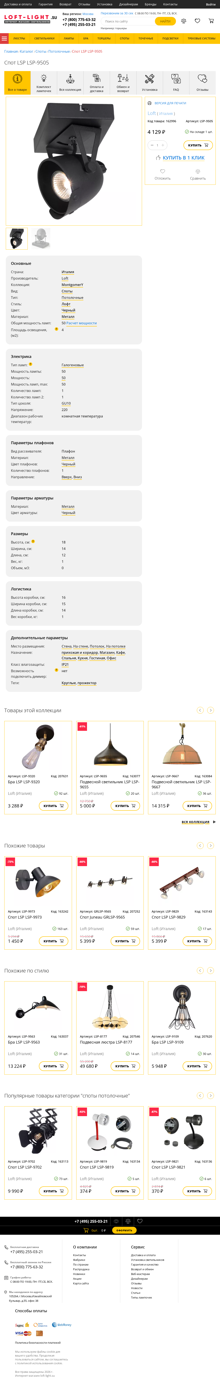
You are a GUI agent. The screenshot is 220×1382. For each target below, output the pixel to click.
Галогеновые (73, 365)
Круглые (69, 683)
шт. (95, 1230)
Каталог (4, 38)
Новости (136, 1288)
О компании (85, 1246)
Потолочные (59, 51)
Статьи (135, 1293)
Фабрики (79, 1260)
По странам (81, 1264)
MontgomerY (72, 284)
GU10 (66, 403)
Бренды (150, 4)
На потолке (115, 646)
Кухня (83, 658)
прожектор (87, 683)
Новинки (79, 1274)
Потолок (97, 646)
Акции (77, 1279)
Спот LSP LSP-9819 (97, 1167)
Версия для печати (170, 103)
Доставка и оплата (18, 4)
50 (64, 377)
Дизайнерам (128, 4)
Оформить (124, 1230)
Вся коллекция (195, 822)
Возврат (66, 4)
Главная (11, 51)
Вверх (67, 477)
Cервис (138, 1246)
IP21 (65, 664)
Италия (68, 272)
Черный (68, 310)
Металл (68, 316)
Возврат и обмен (142, 1269)
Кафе (120, 652)
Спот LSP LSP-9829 (168, 917)
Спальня (69, 658)
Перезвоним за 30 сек (117, 13)
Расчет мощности (81, 323)
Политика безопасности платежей (38, 1343)
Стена (67, 646)
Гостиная (97, 658)
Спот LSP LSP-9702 (25, 1167)
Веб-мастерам (140, 1274)
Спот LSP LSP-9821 (168, 1167)
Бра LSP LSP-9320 (24, 781)
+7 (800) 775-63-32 (79, 19)
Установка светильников (147, 1260)
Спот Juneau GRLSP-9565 (102, 917)
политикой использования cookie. (40, 1363)
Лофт (66, 304)
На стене (80, 646)
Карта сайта (81, 1283)
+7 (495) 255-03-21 (79, 24)
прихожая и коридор (80, 652)
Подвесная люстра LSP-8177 (106, 1042)
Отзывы (84, 4)
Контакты (170, 4)
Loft (65, 278)
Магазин (107, 652)
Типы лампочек (141, 1297)
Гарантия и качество (145, 1264)
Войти (211, 4)
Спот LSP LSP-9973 (25, 917)
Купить (195, 145)
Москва (87, 14)
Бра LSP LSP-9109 (167, 1042)
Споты (40, 51)
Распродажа (81, 1269)
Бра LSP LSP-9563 (24, 1042)
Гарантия (46, 4)
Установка (104, 4)
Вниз (77, 477)
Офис (111, 658)
